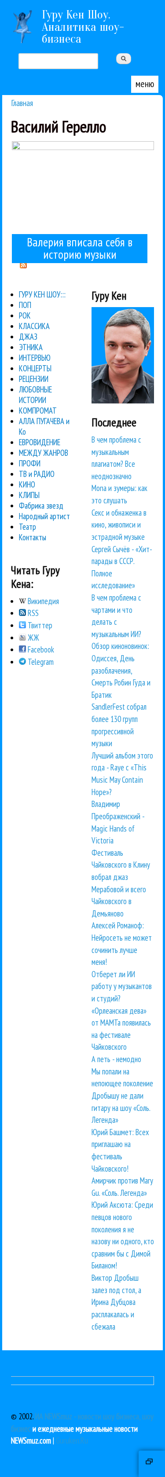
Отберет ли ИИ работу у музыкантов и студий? (122, 986)
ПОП (25, 305)
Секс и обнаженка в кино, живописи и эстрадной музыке (119, 524)
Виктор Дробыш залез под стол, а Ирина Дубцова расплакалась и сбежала (116, 1301)
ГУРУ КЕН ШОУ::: (42, 294)
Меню (145, 83)
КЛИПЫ (29, 495)
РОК (25, 315)
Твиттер (39, 625)
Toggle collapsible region (152, 1464)
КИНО (27, 484)
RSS (32, 613)
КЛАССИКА (34, 326)
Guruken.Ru (72, 1440)
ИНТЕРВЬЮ (35, 357)
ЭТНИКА (31, 347)
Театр (27, 526)
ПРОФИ (29, 463)
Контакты (32, 537)
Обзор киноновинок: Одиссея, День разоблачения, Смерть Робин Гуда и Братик (121, 670)
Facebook (40, 649)
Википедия (42, 601)
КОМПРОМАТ (38, 410)
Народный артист (44, 516)
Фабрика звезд (41, 505)
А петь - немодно (116, 1059)
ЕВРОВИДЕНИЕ (39, 442)
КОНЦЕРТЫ (35, 368)
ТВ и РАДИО (37, 474)
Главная (22, 102)
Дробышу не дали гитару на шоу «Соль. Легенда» (121, 1107)
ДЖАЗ (28, 336)
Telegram (40, 661)
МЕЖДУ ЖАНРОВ (43, 452)
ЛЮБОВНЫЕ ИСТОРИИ (35, 394)
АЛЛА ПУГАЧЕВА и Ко (44, 426)
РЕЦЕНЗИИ (33, 379)
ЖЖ (32, 637)
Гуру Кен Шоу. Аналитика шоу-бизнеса (83, 26)
